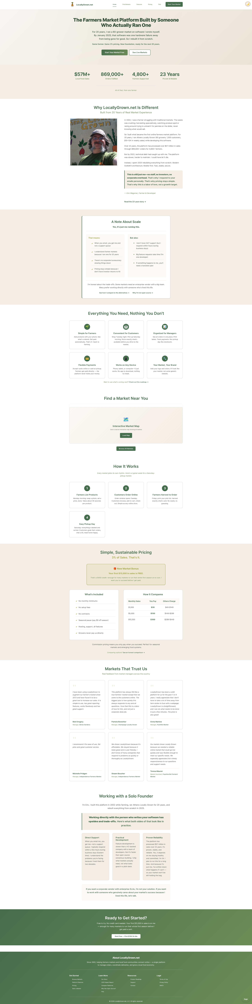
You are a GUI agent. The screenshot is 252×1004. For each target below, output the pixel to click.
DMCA (162, 985)
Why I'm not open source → (142, 293)
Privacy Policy (164, 982)
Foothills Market (163, 725)
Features (139, 4)
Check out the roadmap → (138, 382)
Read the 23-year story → (135, 202)
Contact (133, 985)
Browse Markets (77, 979)
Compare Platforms (107, 985)
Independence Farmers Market (90, 776)
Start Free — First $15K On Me (126, 936)
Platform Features (77, 982)
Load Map (126, 435)
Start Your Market (174, 4)
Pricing (150, 4)
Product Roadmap (136, 979)
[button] (126, 426)
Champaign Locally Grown (127, 725)
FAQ (159, 4)
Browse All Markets (126, 449)
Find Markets (126, 4)
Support (133, 982)
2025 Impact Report (107, 982)
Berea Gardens (84, 725)
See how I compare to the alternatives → (114, 293)
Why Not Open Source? (108, 988)
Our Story (104, 979)
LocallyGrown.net (84, 5)
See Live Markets (139, 52)
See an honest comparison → (134, 652)
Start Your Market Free (114, 52)
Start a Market (76, 988)
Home (114, 4)
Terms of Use (164, 979)
